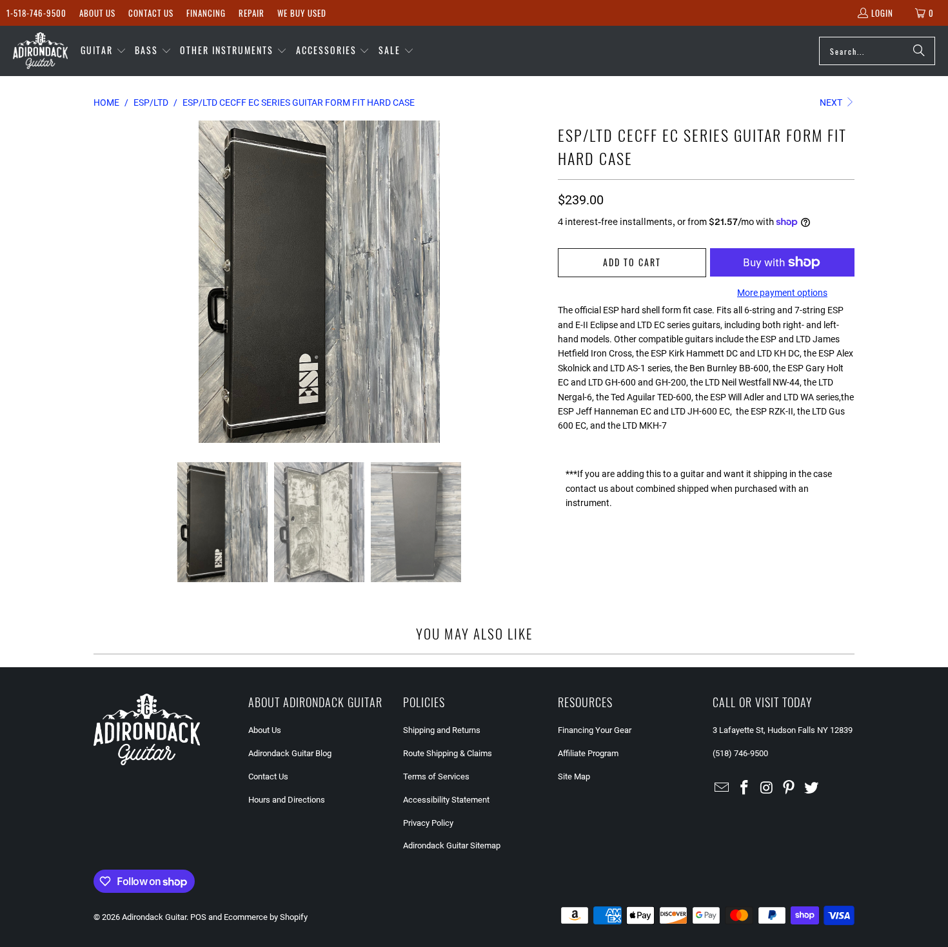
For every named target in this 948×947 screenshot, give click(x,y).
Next (832, 102)
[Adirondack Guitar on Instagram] (766, 788)
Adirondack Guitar (154, 917)
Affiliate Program (588, 753)
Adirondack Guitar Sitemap (451, 845)
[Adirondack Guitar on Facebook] (745, 788)
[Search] (919, 51)
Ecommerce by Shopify (266, 917)
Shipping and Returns (441, 730)
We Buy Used (301, 12)
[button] (103, 50)
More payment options (782, 293)
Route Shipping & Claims (447, 753)
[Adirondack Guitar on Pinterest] (789, 788)
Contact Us (150, 12)
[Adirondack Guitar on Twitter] (812, 788)
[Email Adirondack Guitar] (722, 788)
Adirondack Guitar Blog (289, 753)
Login (882, 12)
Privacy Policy (428, 823)
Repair (251, 12)
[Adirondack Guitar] (40, 51)
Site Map (574, 776)
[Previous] (103, 282)
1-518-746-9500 (36, 12)
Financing (206, 12)
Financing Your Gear (594, 730)
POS (198, 917)
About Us (97, 12)
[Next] (535, 282)
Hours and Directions (286, 800)
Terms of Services (436, 776)
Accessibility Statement (446, 800)
